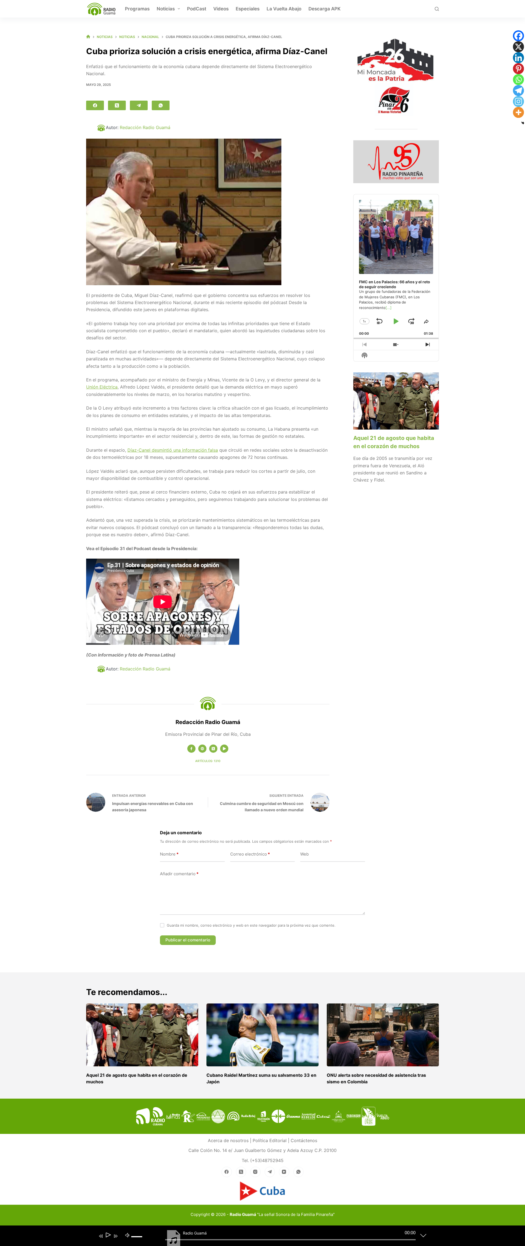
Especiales (247, 8)
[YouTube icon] (224, 749)
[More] (518, 112)
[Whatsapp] (518, 79)
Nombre (169, 854)
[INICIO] (88, 37)
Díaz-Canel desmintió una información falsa (172, 450)
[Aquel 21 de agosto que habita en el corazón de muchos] (142, 1035)
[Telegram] (139, 105)
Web (304, 854)
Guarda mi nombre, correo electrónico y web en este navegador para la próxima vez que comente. (251, 925)
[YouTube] (284, 1172)
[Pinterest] (518, 68)
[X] (518, 46)
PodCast (196, 8)
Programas (137, 8)
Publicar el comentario (187, 939)
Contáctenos (304, 1140)
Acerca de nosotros (228, 1140)
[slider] (139, 1241)
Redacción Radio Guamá (145, 127)
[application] (258, 1237)
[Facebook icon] (191, 749)
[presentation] (396, 401)
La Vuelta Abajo (284, 8)
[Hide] (523, 123)
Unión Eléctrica (102, 387)
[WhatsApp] (161, 105)
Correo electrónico (250, 854)
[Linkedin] (518, 57)
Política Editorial (270, 1140)
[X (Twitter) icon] (213, 749)
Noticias (166, 8)
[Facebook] (95, 105)
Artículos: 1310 (207, 761)
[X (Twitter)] (117, 105)
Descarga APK (324, 8)
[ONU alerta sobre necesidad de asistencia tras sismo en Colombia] (383, 1035)
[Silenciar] (127, 1235)
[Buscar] (437, 9)
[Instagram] (518, 101)
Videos (221, 8)
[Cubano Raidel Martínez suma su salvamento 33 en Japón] (262, 1035)
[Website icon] (202, 749)
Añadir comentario (179, 873)
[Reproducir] (107, 1236)
